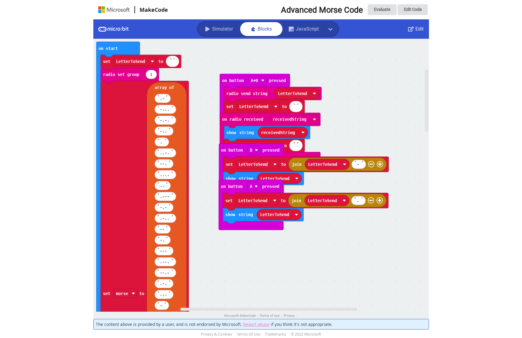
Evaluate (382, 9)
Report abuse (256, 324)
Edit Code (413, 9)
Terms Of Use (248, 334)
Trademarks (275, 334)
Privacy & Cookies (216, 334)
